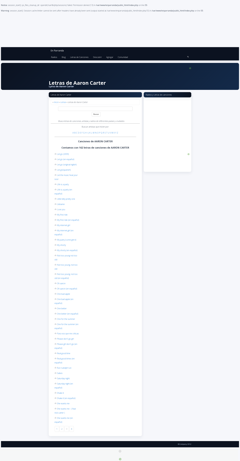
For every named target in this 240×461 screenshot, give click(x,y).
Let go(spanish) (64, 169)
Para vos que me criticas (68, 333)
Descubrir (97, 57)
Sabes (59, 373)
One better (62, 308)
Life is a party (63, 184)
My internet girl (63, 225)
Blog (64, 57)
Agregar (109, 57)
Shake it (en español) (66, 398)
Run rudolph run (64, 367)
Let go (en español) (65, 159)
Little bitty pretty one (66, 199)
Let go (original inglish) (67, 164)
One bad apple (63, 294)
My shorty (61, 245)
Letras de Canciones (79, 57)
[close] (120, 451)
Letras (63, 102)
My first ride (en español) (68, 220)
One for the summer (66, 319)
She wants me (63, 403)
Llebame (61, 204)
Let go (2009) (63, 154)
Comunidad (123, 57)
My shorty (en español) (67, 250)
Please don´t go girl (65, 338)
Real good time (63, 353)
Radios (54, 57)
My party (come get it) (66, 239)
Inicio (56, 102)
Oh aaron (61, 283)
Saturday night (63, 378)
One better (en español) (67, 313)
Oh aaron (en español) (67, 288)
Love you (61, 209)
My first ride (62, 214)
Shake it (60, 393)
